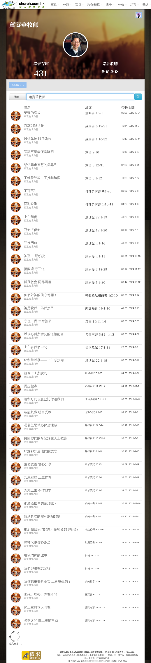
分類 (66, 4)
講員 (78, 4)
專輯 (54, 4)
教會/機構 (94, 4)
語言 (133, 4)
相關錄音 (17, 85)
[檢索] (138, 97)
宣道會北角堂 (31, 116)
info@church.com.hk (96, 660)
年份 (121, 4)
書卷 (109, 4)
